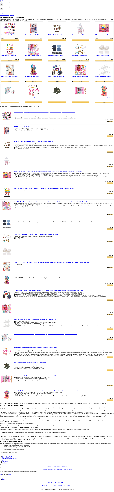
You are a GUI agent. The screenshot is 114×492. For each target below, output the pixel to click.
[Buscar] (0, 1)
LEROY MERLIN (60, 469)
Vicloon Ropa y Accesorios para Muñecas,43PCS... (8, 34)
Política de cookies (5, 461)
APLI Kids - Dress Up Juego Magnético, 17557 (32, 34)
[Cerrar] (1, 4)
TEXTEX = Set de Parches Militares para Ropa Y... (56, 34)
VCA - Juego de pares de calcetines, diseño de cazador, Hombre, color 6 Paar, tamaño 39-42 (30, 362)
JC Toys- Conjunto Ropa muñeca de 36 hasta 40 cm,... (80, 34)
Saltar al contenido (3, 0)
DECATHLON (50, 469)
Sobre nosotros (4, 463)
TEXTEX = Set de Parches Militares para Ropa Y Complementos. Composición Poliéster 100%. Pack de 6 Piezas (33, 141)
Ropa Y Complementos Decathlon (7, 456)
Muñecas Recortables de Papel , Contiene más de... (8, 55)
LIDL (65, 469)
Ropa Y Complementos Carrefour (7, 457)
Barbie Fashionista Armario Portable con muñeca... (79, 97)
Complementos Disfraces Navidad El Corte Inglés (9, 458)
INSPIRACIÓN (50, 466)
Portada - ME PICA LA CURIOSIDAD (4, 15)
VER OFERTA (10, 60)
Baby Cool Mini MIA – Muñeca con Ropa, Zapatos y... (103, 97)
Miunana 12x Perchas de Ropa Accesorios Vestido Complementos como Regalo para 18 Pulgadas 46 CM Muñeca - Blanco (35, 319)
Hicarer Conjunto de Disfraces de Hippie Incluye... (79, 55)
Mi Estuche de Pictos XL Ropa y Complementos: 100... (9, 97)
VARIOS (58, 466)
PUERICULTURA (64, 466)
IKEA (55, 469)
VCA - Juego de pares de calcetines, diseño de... (55, 97)
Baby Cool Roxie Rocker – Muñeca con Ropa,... (32, 76)
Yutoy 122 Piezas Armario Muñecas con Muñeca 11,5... (33, 55)
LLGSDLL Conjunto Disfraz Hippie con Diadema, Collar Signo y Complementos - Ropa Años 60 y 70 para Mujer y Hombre (35, 347)
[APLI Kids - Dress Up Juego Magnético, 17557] (33, 28)
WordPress (9, 474)
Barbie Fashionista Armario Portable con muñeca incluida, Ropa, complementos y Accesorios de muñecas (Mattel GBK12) (35, 375)
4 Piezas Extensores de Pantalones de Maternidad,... (56, 55)
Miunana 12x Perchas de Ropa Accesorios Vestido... (103, 76)
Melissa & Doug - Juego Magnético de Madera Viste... (103, 34)
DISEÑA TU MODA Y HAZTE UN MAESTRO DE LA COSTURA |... (9, 77)
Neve (1, 474)
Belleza (3, 13)
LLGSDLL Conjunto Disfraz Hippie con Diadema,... (33, 97)
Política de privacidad (5, 460)
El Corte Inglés (12, 15)
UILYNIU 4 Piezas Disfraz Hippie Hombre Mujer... (56, 76)
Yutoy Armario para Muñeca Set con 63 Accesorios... (80, 76)
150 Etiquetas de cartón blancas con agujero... (102, 55)
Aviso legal (3, 459)
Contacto (3, 462)
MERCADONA (69, 469)
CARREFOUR (44, 469)
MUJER (55, 466)
